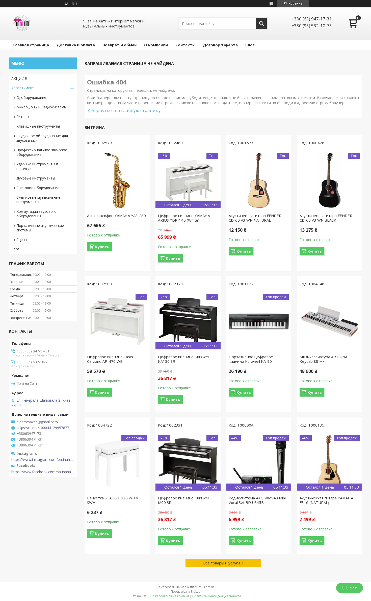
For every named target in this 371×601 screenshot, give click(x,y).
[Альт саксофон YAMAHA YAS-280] (117, 180)
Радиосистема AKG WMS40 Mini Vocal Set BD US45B (257, 500)
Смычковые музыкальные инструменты (38, 199)
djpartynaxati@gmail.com (37, 422)
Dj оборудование (31, 97)
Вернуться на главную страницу (126, 110)
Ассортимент (22, 87)
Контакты (185, 44)
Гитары (22, 116)
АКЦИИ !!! (19, 78)
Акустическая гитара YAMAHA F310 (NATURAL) (326, 500)
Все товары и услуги (221, 562)
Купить (102, 246)
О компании (156, 44)
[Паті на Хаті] (21, 23)
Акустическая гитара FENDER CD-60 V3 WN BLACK (326, 217)
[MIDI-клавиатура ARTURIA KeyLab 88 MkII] (330, 321)
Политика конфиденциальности (216, 596)
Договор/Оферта (220, 44)
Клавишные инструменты (38, 126)
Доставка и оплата (76, 44)
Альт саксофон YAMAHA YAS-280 (116, 215)
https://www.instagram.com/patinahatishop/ (42, 459)
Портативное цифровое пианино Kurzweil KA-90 (251, 359)
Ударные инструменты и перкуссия (37, 166)
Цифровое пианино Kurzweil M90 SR (183, 500)
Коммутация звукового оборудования (36, 213)
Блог (249, 44)
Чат (353, 587)
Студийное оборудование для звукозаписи (42, 138)
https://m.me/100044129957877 (43, 428)
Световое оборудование (37, 187)
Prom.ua (208, 587)
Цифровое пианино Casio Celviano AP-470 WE (110, 359)
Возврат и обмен (119, 44)
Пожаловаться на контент (169, 596)
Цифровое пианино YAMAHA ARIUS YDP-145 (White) (184, 217)
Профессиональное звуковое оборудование (41, 152)
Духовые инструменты (35, 178)
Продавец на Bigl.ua (185, 591)
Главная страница (31, 44)
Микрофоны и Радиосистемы (41, 107)
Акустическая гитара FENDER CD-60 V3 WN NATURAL (255, 217)
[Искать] (261, 23)
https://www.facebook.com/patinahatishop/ (42, 472)
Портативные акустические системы (40, 227)
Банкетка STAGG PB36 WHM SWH (113, 500)
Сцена (21, 239)
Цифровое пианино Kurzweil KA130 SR (183, 359)
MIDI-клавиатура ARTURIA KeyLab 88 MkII (323, 359)
